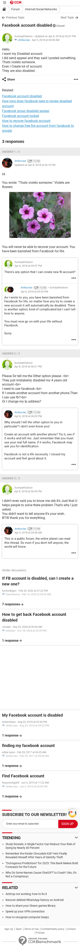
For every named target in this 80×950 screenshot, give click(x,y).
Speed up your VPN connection (25, 911)
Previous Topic (15, 17)
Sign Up (9, 929)
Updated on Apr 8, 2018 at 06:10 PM (34, 164)
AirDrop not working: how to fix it (26, 894)
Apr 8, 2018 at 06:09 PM (28, 416)
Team (19, 929)
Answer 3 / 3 (11, 478)
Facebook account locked (20, 116)
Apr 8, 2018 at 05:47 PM (28, 265)
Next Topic (67, 17)
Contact (71, 929)
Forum (15, 9)
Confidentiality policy (52, 929)
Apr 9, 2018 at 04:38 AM (45, 39)
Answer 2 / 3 (11, 353)
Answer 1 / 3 (11, 151)
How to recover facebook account (26, 121)
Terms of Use (31, 929)
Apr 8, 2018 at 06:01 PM (28, 366)
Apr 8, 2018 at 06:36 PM (28, 491)
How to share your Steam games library (31, 905)
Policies (40, 932)
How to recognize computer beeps (27, 917)
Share (11, 79)
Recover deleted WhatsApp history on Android (35, 900)
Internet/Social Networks (41, 9)
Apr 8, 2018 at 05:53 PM (34, 291)
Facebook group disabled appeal (25, 111)
